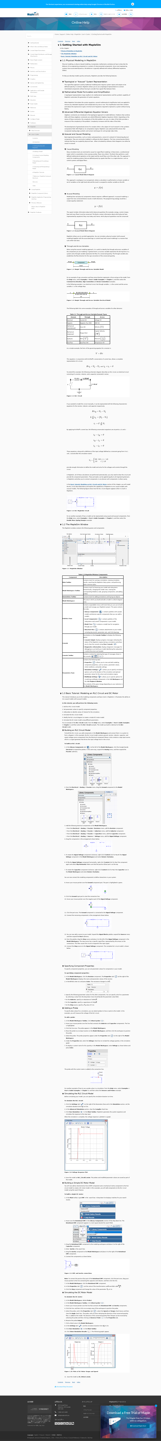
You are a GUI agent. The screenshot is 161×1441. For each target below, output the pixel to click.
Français (42, 1435)
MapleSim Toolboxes (36, 212)
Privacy (66, 1437)
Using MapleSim (35, 189)
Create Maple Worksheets (37, 50)
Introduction (36, 142)
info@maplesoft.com (63, 1415)
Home (57, 34)
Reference (33, 107)
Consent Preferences (74, 1437)
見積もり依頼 (129, 10)
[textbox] (98, 187)
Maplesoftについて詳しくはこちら (35, 1425)
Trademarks (83, 1437)
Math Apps (33, 96)
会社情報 (85, 1417)
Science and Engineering (37, 83)
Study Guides (34, 104)
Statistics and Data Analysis (38, 71)
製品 (84, 1406)
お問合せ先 (58, 1402)
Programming (34, 75)
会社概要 (30, 1402)
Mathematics (34, 64)
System (32, 111)
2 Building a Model (38, 151)
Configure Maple (35, 119)
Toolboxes (33, 123)
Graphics (32, 79)
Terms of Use (59, 1437)
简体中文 (59, 1435)
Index (34, 185)
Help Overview (35, 130)
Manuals (32, 115)
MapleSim (33, 126)
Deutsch (48, 1435)
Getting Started (34, 43)
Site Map (90, 1437)
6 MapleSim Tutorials (38, 172)
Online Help (69, 34)
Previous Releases (36, 203)
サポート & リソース (88, 1413)
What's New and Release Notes (39, 46)
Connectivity (33, 86)
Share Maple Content (36, 60)
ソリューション (87, 1410)
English (36, 1435)
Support (62, 34)
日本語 (53, 1435)
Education (33, 100)
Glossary (35, 182)
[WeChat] (72, 1423)
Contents (35, 138)
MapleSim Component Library (39, 193)
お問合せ (119, 10)
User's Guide (35, 134)
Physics (32, 67)
